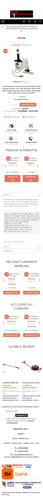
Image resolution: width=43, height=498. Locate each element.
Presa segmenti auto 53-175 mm (11, 275)
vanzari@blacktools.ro (23, 454)
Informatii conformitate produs (14, 242)
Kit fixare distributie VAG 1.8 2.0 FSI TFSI (31, 275)
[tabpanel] (21, 63)
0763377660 (22, 451)
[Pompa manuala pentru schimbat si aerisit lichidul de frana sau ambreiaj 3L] (21, 63)
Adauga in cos (27, 104)
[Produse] (3, 22)
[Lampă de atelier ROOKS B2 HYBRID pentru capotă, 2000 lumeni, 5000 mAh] (12, 366)
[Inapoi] (1, 27)
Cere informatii (29, 117)
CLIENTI (20, 434)
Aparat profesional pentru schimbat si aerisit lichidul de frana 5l (31, 317)
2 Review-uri (26, 45)
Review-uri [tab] (8, 251)
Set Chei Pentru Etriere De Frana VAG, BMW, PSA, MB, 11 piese (31, 159)
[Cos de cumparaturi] (35, 21)
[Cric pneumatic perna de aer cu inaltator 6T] (31, 366)
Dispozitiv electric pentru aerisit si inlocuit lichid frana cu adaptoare (12, 159)
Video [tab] (7, 247)
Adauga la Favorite (12, 117)
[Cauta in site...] (40, 21)
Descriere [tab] (7, 194)
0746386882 (22, 448)
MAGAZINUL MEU (20, 429)
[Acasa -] (21, 14)
